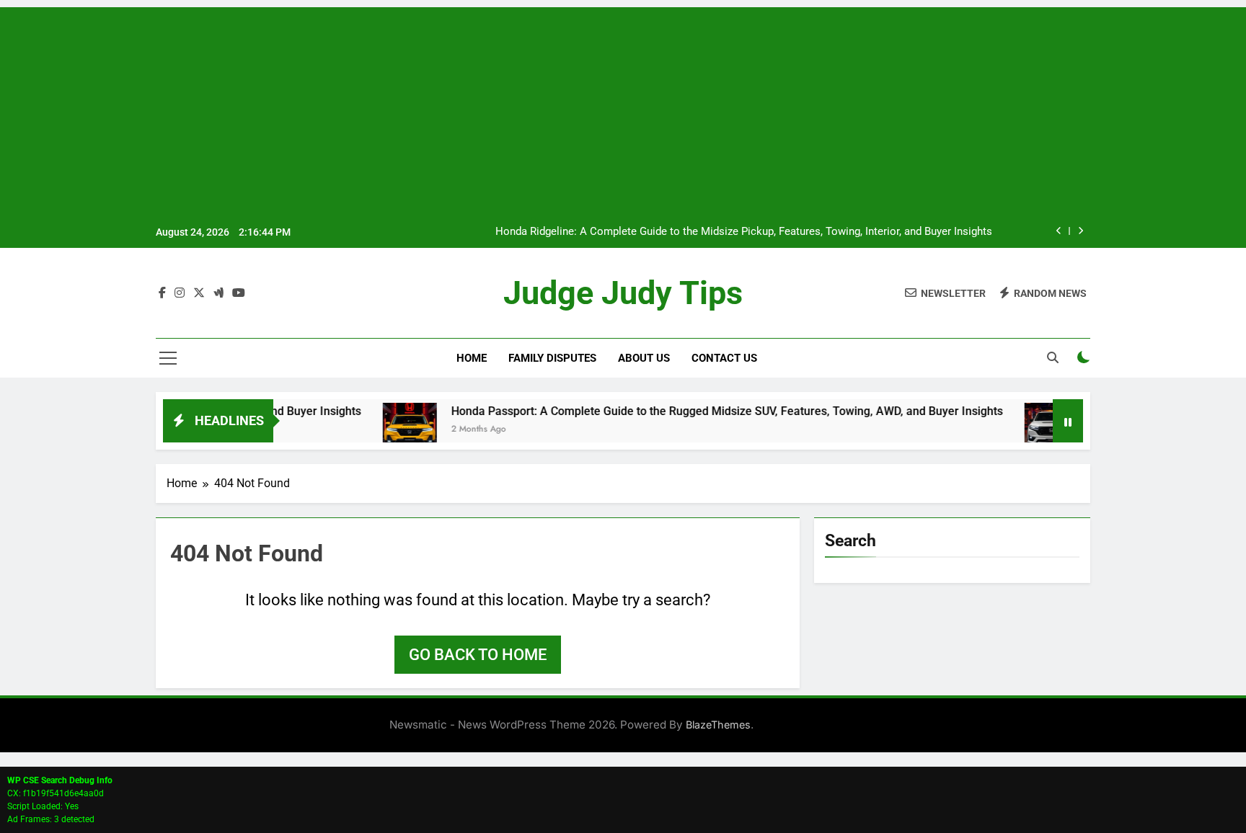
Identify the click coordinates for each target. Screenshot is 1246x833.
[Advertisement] (623, 108)
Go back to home (478, 655)
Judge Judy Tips (623, 293)
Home (471, 358)
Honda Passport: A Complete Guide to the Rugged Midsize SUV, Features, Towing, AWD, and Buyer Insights (705, 411)
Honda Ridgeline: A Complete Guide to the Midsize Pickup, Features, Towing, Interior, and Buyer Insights (743, 232)
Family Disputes (552, 358)
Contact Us (724, 358)
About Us (644, 358)
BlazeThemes (718, 724)
